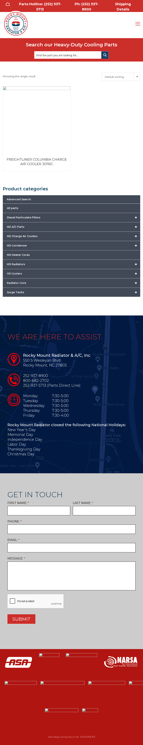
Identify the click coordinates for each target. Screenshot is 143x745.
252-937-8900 (35, 375)
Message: (16, 558)
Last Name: (83, 503)
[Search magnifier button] (105, 55)
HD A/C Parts (72, 227)
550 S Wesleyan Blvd (42, 360)
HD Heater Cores (18, 255)
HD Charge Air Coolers (72, 236)
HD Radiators (72, 264)
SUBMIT (21, 619)
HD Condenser (72, 245)
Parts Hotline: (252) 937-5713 (40, 6)
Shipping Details (123, 6)
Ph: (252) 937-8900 (86, 6)
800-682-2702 (36, 380)
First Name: (18, 503)
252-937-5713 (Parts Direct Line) (51, 385)
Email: (13, 540)
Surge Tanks (72, 292)
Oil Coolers (72, 273)
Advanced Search (19, 199)
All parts (12, 208)
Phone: (14, 521)
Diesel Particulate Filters (72, 217)
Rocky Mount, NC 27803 (45, 365)
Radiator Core (72, 283)
